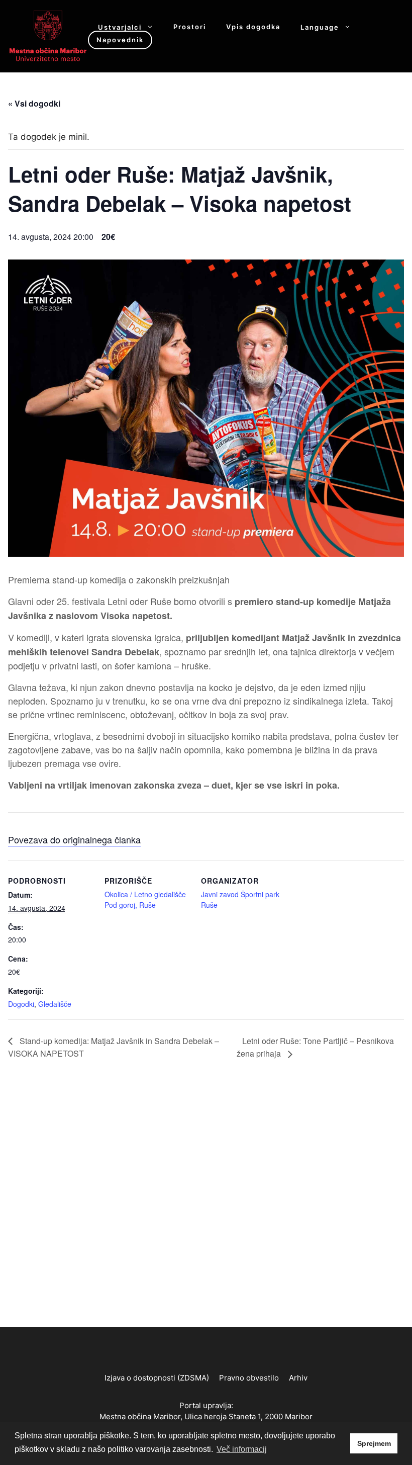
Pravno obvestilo (249, 1378)
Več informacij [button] (242, 1449)
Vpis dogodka (253, 27)
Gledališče (54, 1004)
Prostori (189, 27)
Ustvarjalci (120, 27)
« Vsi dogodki (34, 103)
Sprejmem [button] (374, 1443)
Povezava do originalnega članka (74, 839)
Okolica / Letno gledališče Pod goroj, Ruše (145, 899)
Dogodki (21, 1004)
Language (319, 27)
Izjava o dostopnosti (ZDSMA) (157, 1378)
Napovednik (120, 40)
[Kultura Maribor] (48, 35)
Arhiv (298, 1378)
